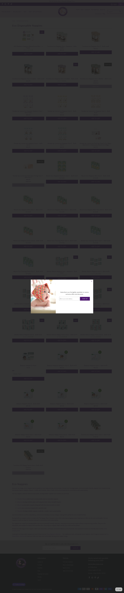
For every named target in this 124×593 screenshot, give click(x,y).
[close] (91, 281)
